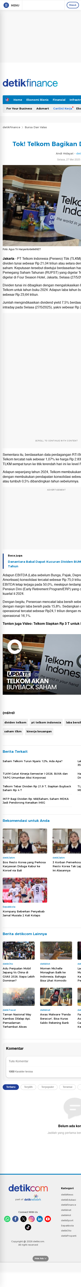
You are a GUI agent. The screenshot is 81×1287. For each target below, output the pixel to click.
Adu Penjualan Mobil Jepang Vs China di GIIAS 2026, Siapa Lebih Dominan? (19, 974)
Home (18, 99)
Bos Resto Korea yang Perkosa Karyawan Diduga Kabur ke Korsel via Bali (24, 866)
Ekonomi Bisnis (37, 99)
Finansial (59, 99)
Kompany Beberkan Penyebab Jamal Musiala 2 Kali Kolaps (24, 913)
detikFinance (11, 127)
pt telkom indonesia (46, 722)
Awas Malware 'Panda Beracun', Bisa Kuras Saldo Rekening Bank (55, 1018)
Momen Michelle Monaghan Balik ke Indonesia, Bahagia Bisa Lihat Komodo (53, 974)
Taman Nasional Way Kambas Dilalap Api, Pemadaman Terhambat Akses (17, 1020)
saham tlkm (13, 731)
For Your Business (19, 108)
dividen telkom (15, 722)
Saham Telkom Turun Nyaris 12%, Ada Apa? (33, 761)
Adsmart (42, 108)
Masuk (72, 5)
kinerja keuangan (39, 731)
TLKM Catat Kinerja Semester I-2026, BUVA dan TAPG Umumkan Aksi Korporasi (35, 775)
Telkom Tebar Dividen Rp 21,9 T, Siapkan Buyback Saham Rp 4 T (37, 788)
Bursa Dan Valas (36, 127)
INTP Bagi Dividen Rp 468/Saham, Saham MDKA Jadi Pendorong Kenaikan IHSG (36, 800)
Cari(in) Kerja (62, 108)
